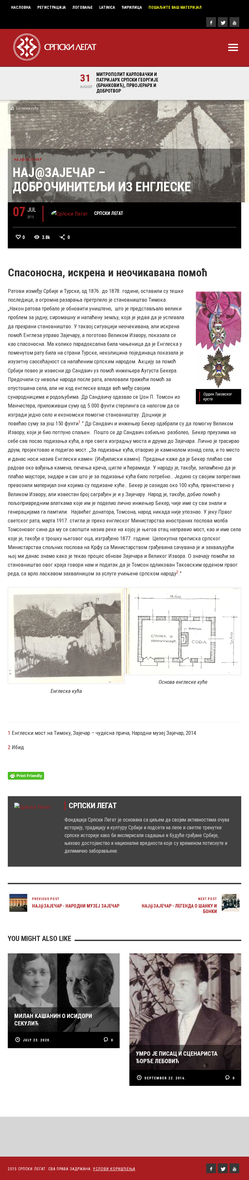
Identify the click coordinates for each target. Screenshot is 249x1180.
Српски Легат (108, 213)
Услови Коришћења (114, 1169)
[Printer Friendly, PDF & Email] (26, 775)
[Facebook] (211, 22)
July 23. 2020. (37, 1040)
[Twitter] (223, 22)
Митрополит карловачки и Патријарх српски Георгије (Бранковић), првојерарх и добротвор (126, 83)
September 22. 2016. (165, 1078)
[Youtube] (234, 22)
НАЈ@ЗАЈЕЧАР (28, 159)
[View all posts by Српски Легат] (69, 213)
